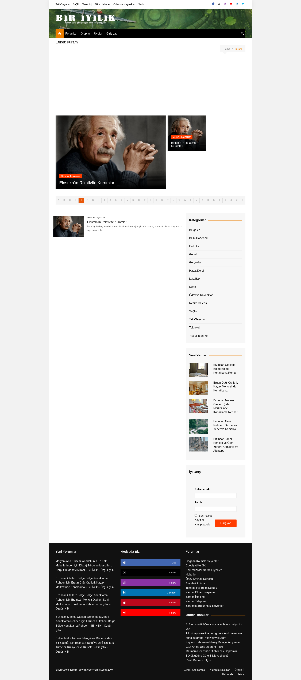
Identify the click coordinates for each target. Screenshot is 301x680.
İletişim (241, 674)
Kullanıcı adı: (202, 489)
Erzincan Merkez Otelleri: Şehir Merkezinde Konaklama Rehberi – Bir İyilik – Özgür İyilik (83, 604)
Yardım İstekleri (195, 596)
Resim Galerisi (198, 303)
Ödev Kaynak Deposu (199, 578)
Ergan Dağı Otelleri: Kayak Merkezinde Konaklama (225, 386)
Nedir (141, 4)
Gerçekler (195, 262)
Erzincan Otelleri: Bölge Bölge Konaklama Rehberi (225, 368)
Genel (193, 254)
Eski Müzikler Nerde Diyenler (204, 570)
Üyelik (238, 669)
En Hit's (194, 246)
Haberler (191, 574)
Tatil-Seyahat (63, 4)
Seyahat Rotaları (196, 583)
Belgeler (194, 230)
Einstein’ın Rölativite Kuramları (87, 182)
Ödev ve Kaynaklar (124, 4)
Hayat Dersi (196, 270)
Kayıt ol (199, 519)
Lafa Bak (194, 278)
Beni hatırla (205, 515)
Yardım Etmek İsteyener (200, 592)
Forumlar (70, 33)
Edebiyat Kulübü (196, 565)
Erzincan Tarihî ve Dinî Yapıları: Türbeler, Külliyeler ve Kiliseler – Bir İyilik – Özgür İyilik (85, 647)
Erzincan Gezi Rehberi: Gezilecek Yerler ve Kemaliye (225, 425)
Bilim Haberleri (102, 4)
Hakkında (227, 674)
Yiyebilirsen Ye (198, 335)
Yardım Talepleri (196, 601)
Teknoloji (87, 4)
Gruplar (85, 33)
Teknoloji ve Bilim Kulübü (201, 587)
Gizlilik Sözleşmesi (194, 669)
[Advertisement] (150, 81)
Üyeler (98, 33)
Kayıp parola (202, 524)
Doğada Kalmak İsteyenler (202, 561)
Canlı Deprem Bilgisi (198, 660)
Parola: (199, 502)
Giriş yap (111, 33)
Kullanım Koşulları (220, 669)
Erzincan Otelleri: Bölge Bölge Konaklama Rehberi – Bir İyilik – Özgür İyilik (85, 626)
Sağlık (76, 4)
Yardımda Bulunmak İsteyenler (204, 605)
